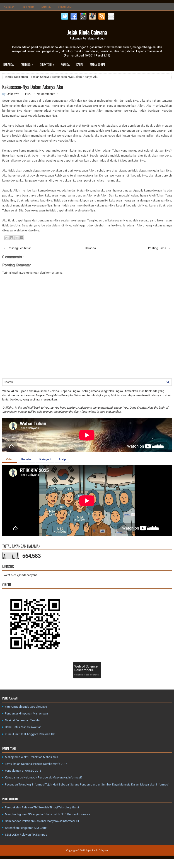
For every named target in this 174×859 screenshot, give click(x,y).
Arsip (62, 459)
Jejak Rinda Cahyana (87, 32)
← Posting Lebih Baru (18, 248)
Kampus (46, 7)
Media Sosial (97, 64)
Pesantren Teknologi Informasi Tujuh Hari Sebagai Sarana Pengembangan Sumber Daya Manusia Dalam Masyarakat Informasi (87, 784)
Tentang (27, 64)
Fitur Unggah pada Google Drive (26, 706)
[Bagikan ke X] (16, 238)
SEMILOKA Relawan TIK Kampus (26, 834)
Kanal (79, 64)
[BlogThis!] (11, 238)
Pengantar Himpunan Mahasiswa (26, 713)
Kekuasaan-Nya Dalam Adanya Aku (32, 87)
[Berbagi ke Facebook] (21, 238)
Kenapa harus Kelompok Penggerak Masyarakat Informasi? (43, 777)
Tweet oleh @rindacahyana (19, 575)
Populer (26, 459)
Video (9, 459)
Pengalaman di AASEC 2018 (23, 770)
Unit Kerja (28, 7)
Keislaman (21, 77)
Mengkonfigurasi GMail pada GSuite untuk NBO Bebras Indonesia (47, 814)
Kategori (45, 459)
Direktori (47, 64)
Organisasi (65, 7)
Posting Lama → (159, 248)
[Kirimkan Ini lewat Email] (6, 238)
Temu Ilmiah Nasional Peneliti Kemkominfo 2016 (36, 764)
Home (8, 77)
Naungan (9, 7)
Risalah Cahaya (40, 77)
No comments (46, 94)
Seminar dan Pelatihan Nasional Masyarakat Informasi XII (42, 821)
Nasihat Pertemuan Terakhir (22, 720)
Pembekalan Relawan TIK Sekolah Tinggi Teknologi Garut (42, 807)
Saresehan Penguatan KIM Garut (26, 828)
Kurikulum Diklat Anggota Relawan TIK (30, 734)
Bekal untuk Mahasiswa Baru (23, 727)
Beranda (8, 64)
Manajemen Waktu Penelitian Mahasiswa (31, 757)
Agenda (65, 64)
